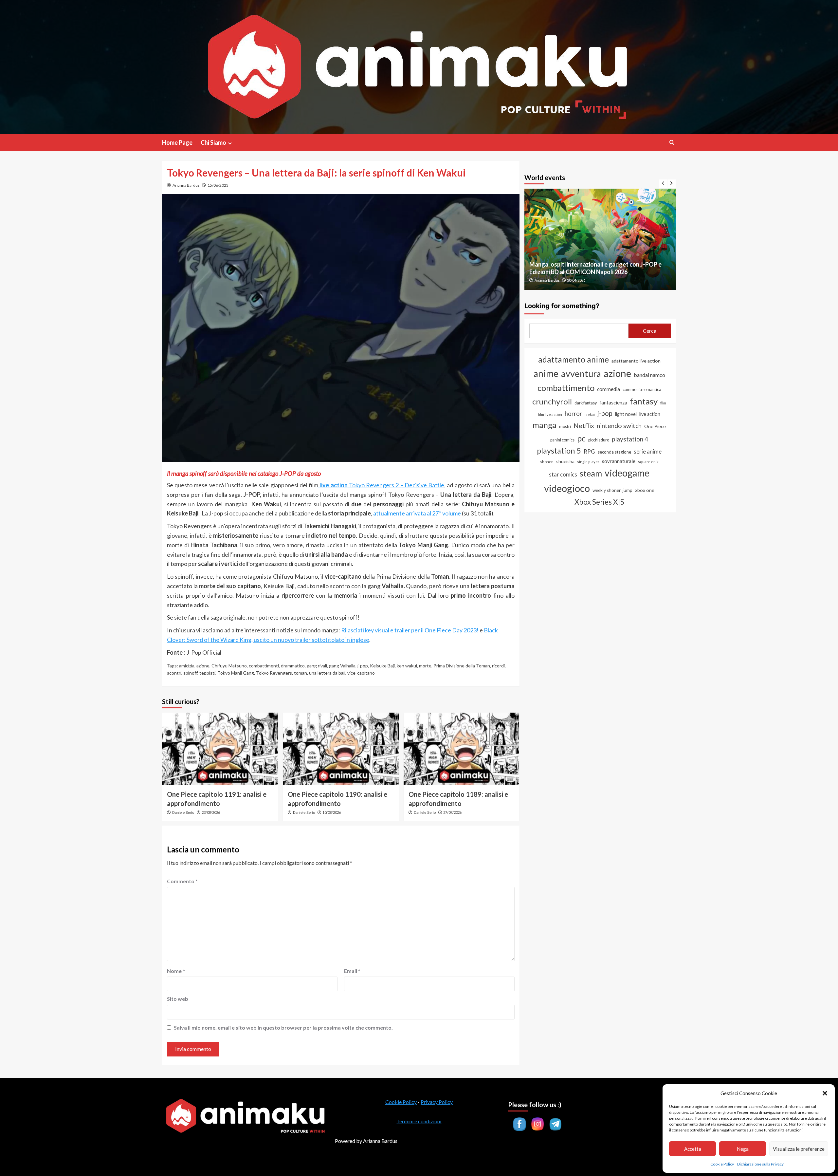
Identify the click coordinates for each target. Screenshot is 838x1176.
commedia (608, 389)
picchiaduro (598, 440)
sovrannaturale (618, 461)
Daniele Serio (183, 812)
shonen (547, 461)
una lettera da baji (327, 673)
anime (546, 373)
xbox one (644, 490)
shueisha (565, 461)
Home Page (177, 142)
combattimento (565, 388)
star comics (563, 474)
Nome (176, 971)
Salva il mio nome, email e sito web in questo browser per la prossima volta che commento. (283, 1027)
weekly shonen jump (612, 490)
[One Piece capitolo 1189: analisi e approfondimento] (461, 749)
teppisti (207, 673)
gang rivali (317, 665)
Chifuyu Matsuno (229, 665)
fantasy (644, 401)
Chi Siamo (213, 142)
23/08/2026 (211, 812)
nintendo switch (619, 425)
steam (591, 473)
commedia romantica (642, 389)
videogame (627, 472)
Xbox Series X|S (599, 501)
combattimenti (264, 665)
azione (203, 665)
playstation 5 (559, 450)
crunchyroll (552, 401)
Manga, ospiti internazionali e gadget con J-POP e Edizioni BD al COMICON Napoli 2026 (595, 268)
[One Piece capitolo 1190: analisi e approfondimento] (341, 749)
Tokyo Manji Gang (235, 673)
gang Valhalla (342, 665)
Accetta (692, 1149)
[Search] (672, 142)
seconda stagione (614, 452)
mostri (565, 426)
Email (352, 971)
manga (544, 425)
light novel (626, 414)
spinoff (190, 673)
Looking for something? (561, 306)
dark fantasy (585, 403)
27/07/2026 (452, 812)
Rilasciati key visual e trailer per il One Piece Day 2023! (410, 630)
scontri (174, 673)
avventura (581, 373)
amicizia (186, 665)
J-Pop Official (204, 652)
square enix (648, 461)
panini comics (562, 440)
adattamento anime (573, 359)
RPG (589, 451)
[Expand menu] (230, 143)
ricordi (498, 665)
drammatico (293, 665)
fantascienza (613, 402)
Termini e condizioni (418, 1121)
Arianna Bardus (186, 185)
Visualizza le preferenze (799, 1149)
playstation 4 (630, 439)
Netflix (584, 425)
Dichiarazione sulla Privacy (760, 1164)
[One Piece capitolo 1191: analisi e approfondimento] (220, 749)
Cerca (649, 330)
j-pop (362, 665)
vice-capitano (361, 673)
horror (573, 413)
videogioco (567, 488)
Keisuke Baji (382, 665)
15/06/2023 (218, 185)
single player (588, 461)
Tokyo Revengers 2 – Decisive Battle (381, 485)
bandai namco (649, 375)
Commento (182, 881)
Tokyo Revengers (274, 673)
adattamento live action (636, 361)
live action (649, 414)
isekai (590, 414)
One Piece (655, 426)
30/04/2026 (576, 280)
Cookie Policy (722, 1164)
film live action (550, 414)
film (663, 403)
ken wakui (407, 665)
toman (300, 673)
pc (581, 438)
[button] (825, 1093)
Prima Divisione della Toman (461, 665)
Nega (743, 1149)
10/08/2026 (331, 812)
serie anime (648, 451)
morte (425, 665)
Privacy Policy (437, 1102)
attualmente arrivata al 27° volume (417, 513)
